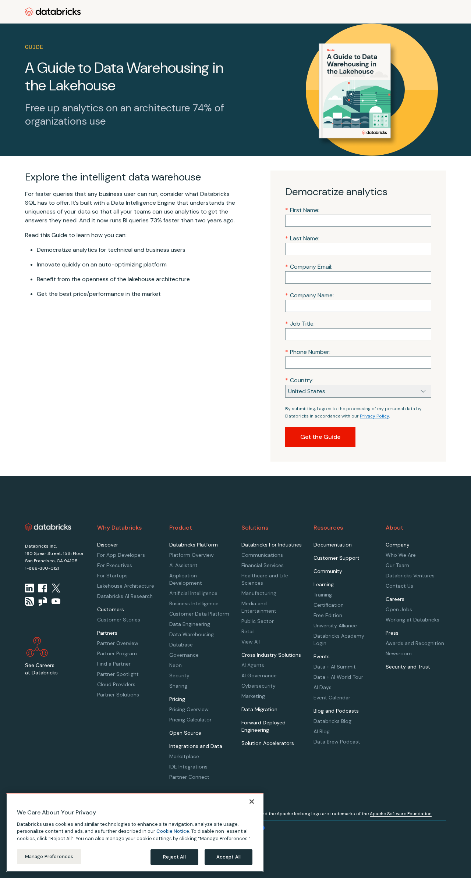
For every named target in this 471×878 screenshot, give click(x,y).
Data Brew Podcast (337, 741)
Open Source (185, 733)
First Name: (302, 210)
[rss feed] (29, 601)
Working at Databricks (412, 619)
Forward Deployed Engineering (263, 726)
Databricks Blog (332, 721)
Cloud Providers (116, 684)
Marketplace (184, 756)
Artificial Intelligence (193, 593)
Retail (248, 631)
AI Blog (322, 731)
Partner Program (117, 653)
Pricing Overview (189, 709)
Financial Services (262, 565)
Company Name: (309, 295)
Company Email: (308, 266)
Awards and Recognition (415, 643)
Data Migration (259, 709)
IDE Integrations (188, 766)
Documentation (333, 544)
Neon (175, 665)
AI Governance (259, 675)
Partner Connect (189, 777)
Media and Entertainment (258, 607)
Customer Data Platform (199, 613)
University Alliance (335, 625)
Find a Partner (114, 663)
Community (328, 571)
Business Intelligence (194, 603)
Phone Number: (307, 352)
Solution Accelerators (267, 743)
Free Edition (328, 615)
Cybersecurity (258, 685)
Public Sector (257, 621)
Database (181, 644)
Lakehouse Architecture (125, 586)
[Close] (252, 801)
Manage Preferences (49, 856)
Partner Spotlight (118, 674)
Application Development (185, 579)
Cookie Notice (172, 831)
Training (323, 594)
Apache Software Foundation (401, 814)
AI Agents (252, 665)
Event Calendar (332, 697)
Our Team (397, 565)
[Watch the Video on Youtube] (56, 601)
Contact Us (399, 586)
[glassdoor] (42, 601)
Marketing (253, 696)
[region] (134, 832)
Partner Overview (117, 643)
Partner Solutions (118, 694)
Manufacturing (258, 593)
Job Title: (300, 323)
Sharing (178, 685)
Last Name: (302, 238)
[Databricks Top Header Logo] (53, 11)
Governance (184, 655)
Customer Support (337, 558)
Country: (299, 380)
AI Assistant (183, 565)
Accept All (228, 857)
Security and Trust (408, 666)
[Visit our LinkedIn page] (29, 588)
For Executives (114, 565)
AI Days (323, 687)
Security (179, 675)
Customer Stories (118, 619)
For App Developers (121, 555)
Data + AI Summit (335, 666)
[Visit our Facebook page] (42, 588)
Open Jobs (399, 609)
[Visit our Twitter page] (56, 588)
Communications (262, 555)
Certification (329, 605)
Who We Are (401, 555)
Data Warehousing (191, 634)
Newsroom (399, 653)
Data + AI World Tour (338, 677)
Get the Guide (320, 437)
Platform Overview (191, 555)
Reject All (174, 857)
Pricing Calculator (190, 719)
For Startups (112, 575)
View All (250, 641)
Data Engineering (189, 624)
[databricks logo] (48, 527)
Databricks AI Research (125, 596)
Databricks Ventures (410, 575)
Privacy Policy (374, 416)
